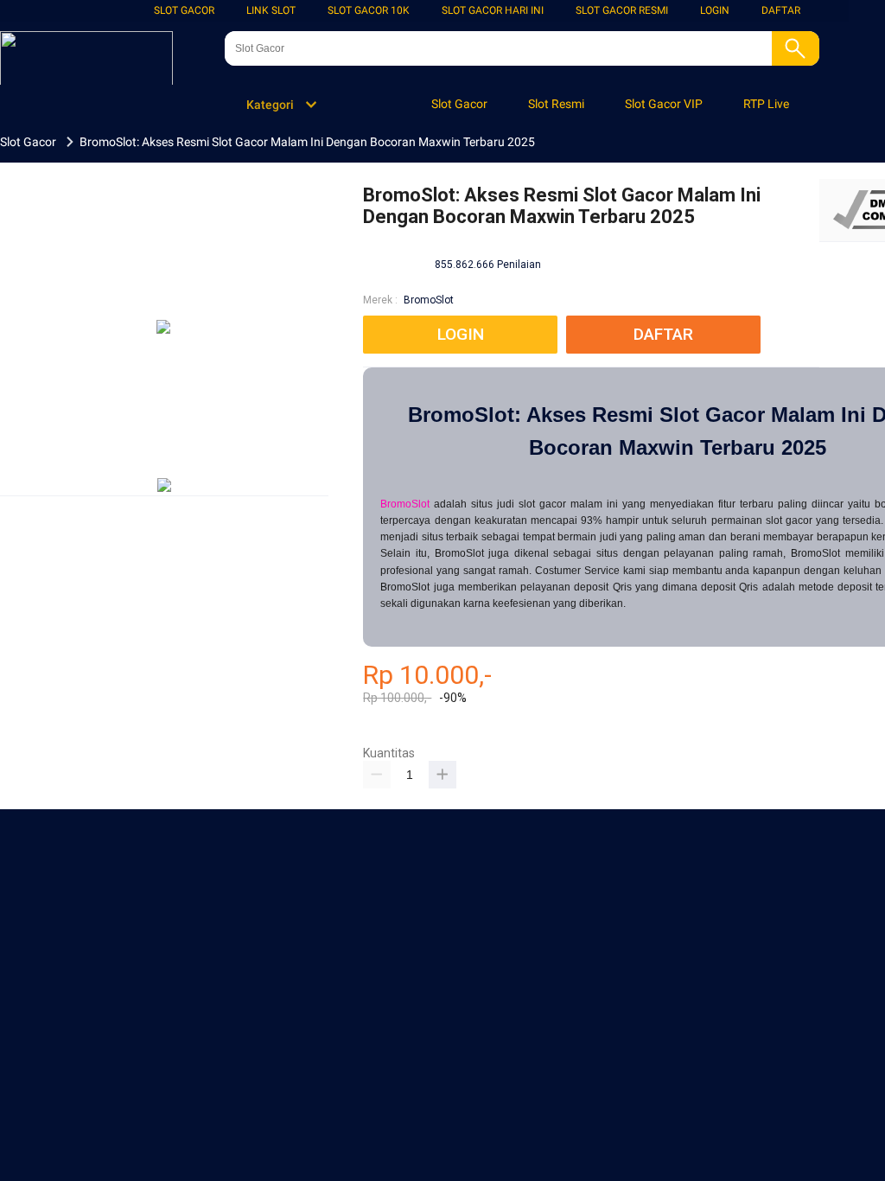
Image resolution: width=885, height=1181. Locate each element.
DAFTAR (780, 10)
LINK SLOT (271, 10)
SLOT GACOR (184, 10)
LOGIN (714, 10)
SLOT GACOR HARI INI (493, 10)
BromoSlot (429, 300)
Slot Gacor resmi (622, 10)
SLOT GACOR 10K (369, 10)
